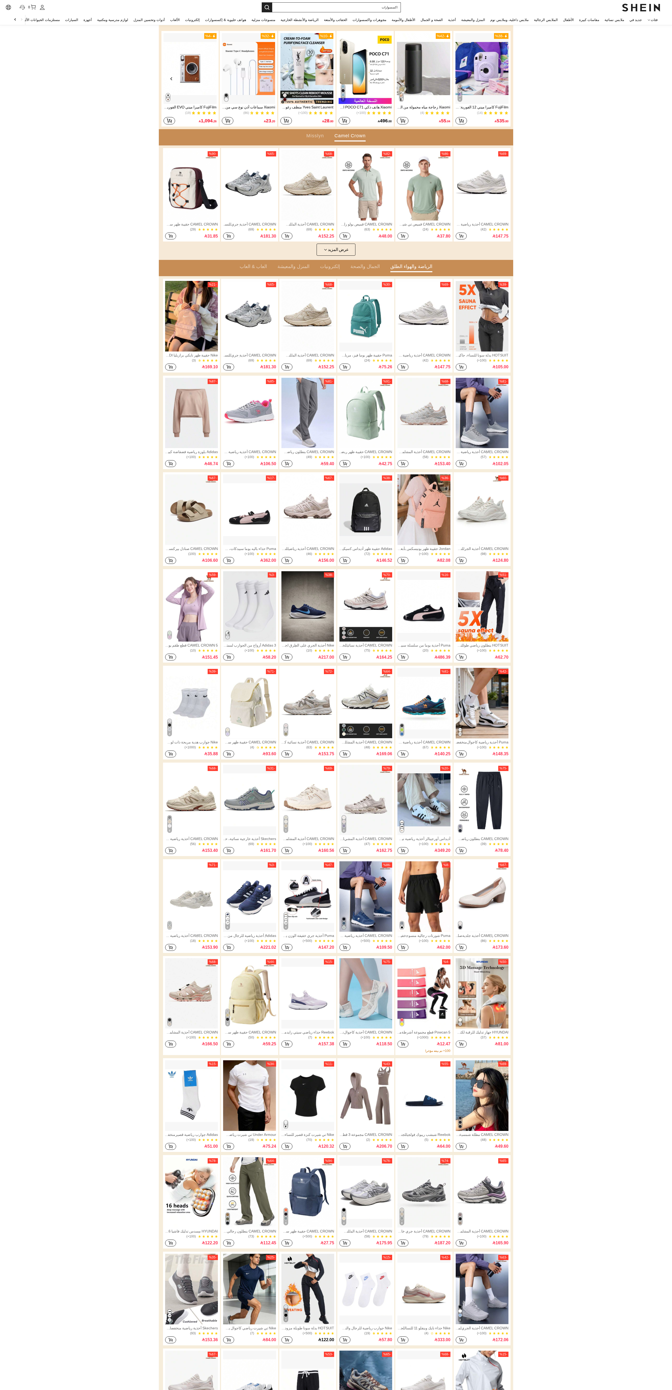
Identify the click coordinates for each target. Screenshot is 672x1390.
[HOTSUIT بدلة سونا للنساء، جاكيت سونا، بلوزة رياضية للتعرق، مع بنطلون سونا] (482, 316)
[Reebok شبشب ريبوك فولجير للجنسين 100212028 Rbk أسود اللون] (423, 1095)
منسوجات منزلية (263, 20)
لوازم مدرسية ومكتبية (112, 20)
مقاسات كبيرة (589, 20)
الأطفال (568, 20)
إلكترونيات (192, 20)
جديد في (635, 20)
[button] (481, 68)
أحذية (452, 20)
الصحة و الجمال (432, 20)
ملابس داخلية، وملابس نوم (509, 20)
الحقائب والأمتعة (335, 20)
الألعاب (175, 20)
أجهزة (87, 20)
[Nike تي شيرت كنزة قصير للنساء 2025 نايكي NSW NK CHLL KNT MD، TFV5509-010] (307, 1095)
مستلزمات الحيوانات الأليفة (40, 20)
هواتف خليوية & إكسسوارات (225, 20)
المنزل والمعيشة (473, 20)
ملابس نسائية (614, 20)
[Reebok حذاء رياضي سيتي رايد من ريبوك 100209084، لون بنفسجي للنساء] (307, 993)
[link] (482, 185)
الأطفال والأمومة (403, 20)
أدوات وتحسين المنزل (149, 20)
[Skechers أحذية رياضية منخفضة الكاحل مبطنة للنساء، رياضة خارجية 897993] (191, 1289)
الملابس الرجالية (546, 20)
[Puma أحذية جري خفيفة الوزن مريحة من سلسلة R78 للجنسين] (307, 896)
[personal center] (42, 7)
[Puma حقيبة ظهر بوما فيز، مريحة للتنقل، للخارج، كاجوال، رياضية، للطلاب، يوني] (365, 316)
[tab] (350, 135)
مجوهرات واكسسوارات (369, 20)
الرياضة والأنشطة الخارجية (300, 20)
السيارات (71, 20)
